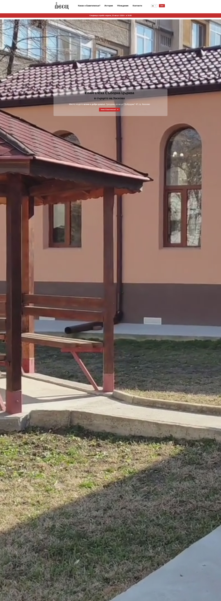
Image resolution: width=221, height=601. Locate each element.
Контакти (137, 5)
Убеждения (122, 5)
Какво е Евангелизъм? (89, 5)
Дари (161, 5)
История (108, 5)
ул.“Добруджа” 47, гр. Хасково (135, 104)
